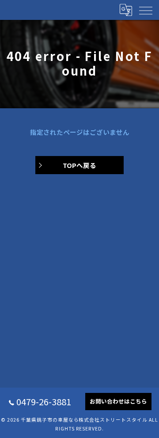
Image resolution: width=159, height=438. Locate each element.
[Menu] (145, 9)
